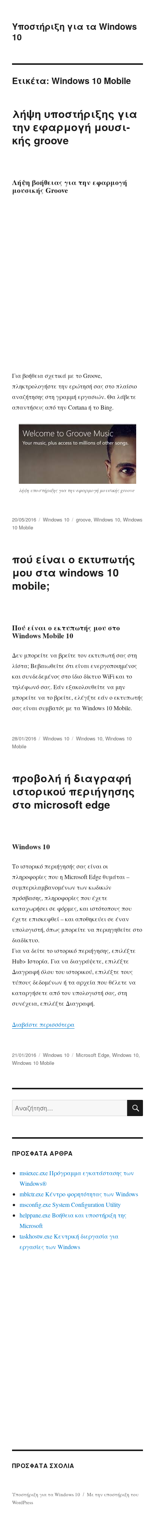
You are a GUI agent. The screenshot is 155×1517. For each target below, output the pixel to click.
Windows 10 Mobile (33, 1062)
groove (83, 519)
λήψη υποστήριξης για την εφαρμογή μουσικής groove (74, 127)
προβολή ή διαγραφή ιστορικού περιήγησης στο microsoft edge (73, 791)
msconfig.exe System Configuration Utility (70, 1204)
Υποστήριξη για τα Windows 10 (74, 31)
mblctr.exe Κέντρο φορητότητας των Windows (79, 1194)
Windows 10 (56, 519)
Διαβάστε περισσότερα (43, 1024)
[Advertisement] (77, 282)
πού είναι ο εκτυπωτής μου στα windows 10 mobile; (73, 572)
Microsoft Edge (92, 1054)
